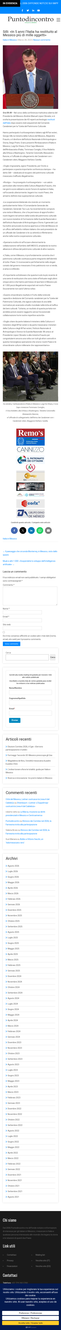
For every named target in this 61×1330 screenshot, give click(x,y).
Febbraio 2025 (14, 965)
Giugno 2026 (13, 877)
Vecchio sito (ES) (43, 1266)
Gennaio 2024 (14, 1037)
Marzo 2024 (13, 1026)
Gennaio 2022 (14, 1169)
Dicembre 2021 (14, 1175)
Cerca (8, 653)
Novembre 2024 (15, 982)
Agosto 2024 (13, 998)
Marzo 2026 (13, 893)
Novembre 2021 (15, 1180)
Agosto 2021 (13, 1197)
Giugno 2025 (13, 943)
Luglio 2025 (13, 937)
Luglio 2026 (13, 871)
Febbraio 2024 (14, 1031)
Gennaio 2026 (14, 904)
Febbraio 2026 (14, 899)
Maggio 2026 (13, 882)
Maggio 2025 (13, 948)
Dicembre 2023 (14, 1042)
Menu (58, 20)
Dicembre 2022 (14, 1108)
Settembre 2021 (15, 1191)
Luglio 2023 (13, 1070)
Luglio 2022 (13, 1136)
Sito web (7, 624)
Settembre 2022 (15, 1125)
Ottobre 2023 (14, 1053)
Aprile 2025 (13, 954)
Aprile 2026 (13, 888)
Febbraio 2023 (14, 1097)
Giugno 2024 (13, 1009)
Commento (8, 585)
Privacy (10, 1260)
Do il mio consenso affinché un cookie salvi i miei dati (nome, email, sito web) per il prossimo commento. (29, 637)
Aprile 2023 (13, 1086)
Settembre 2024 (15, 993)
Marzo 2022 (13, 1158)
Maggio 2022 (13, 1147)
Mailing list (40, 1255)
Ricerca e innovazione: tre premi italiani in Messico (30, 778)
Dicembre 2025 (14, 910)
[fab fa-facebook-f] (22, 10)
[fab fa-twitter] (27, 10)
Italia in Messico (10, 40)
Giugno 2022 (13, 1142)
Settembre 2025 (15, 926)
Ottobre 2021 (14, 1186)
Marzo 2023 (13, 1092)
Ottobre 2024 (14, 987)
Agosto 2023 (13, 1064)
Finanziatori (12, 1266)
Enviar (15, 720)
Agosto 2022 (13, 1131)
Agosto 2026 (13, 866)
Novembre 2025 (15, 915)
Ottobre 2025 (14, 921)
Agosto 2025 (13, 932)
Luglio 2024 (13, 1004)
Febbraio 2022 (14, 1164)
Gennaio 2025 (14, 971)
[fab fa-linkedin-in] (33, 10)
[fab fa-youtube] (38, 10)
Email (6, 616)
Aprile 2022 (13, 1153)
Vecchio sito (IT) (43, 1260)
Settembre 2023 (15, 1059)
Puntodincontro (13, 821)
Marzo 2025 (13, 960)
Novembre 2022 (15, 1114)
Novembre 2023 (15, 1048)
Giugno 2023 (13, 1075)
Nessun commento (41, 40)
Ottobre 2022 (14, 1120)
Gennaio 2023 (14, 1103)
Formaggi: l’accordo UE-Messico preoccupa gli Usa (30, 755)
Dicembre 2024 (14, 976)
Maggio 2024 (13, 1015)
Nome (6, 609)
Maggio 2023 (13, 1081)
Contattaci (11, 1255)
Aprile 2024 (13, 1020)
